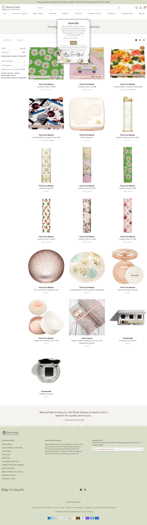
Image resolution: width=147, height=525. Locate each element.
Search (49, 507)
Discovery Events (8, 475)
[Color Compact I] (87, 114)
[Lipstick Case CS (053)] (128, 216)
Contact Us (69, 507)
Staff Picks (6, 458)
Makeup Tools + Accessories (11, 69)
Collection (5, 52)
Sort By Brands (7, 61)
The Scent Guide (8, 479)
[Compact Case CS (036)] (87, 63)
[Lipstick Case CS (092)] (87, 165)
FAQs (62, 507)
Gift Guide (6, 455)
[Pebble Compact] (46, 370)
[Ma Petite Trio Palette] (128, 317)
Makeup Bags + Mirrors (8, 75)
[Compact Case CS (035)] (46, 63)
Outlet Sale (6, 451)
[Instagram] (85, 490)
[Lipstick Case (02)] (46, 165)
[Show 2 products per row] (136, 40)
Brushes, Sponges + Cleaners (10, 73)
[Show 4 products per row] (144, 40)
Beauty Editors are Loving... (12, 472)
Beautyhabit (37, 507)
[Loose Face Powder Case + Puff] (46, 317)
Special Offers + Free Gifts (12, 448)
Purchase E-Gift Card (10, 461)
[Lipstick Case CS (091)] (128, 165)
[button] (20, 13)
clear (23, 52)
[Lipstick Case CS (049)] (87, 216)
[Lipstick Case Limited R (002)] (128, 114)
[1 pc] (87, 114)
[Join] (140, 449)
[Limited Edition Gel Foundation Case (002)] (87, 266)
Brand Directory (8, 468)
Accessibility (88, 507)
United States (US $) (72, 502)
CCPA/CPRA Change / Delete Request (68, 511)
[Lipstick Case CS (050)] (46, 216)
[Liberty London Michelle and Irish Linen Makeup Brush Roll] (87, 317)
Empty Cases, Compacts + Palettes (12, 56)
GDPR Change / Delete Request (105, 507)
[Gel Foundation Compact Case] (46, 266)
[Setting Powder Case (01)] (128, 266)
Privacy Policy (78, 507)
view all (22, 48)
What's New (7, 444)
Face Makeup (6, 65)
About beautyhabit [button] (53, 440)
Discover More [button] (8, 440)
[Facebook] (81, 490)
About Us (56, 507)
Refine (3, 48)
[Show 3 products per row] (140, 40)
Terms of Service (87, 511)
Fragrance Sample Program (13, 465)
